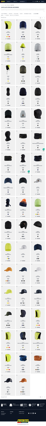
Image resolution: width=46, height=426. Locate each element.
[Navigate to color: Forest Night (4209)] (21, 81)
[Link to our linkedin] (33, 413)
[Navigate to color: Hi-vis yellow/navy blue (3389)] (37, 347)
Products (8, 1)
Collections (16, 13)
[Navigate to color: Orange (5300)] (8, 36)
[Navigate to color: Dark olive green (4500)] (37, 214)
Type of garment (4, 13)
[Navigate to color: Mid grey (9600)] (38, 280)
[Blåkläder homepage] (3, 1)
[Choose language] (39, 1)
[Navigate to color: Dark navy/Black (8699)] (8, 325)
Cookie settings (21, 413)
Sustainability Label (27, 13)
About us (15, 1)
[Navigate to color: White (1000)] (35, 280)
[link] (8, 30)
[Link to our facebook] (29, 413)
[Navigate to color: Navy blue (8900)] (21, 36)
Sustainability (22, 1)
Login (11, 413)
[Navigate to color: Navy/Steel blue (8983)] (22, 369)
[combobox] (2, 15)
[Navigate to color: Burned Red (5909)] (7, 280)
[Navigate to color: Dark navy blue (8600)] (37, 258)
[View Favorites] (37, 1)
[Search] (33, 1)
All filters (36, 13)
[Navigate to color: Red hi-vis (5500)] (9, 36)
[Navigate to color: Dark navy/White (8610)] (22, 303)
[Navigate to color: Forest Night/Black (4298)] (6, 325)
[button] (2, 20)
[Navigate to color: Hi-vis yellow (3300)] (6, 36)
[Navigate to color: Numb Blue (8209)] (8, 280)
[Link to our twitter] (31, 413)
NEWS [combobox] (2, 15)
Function (10, 13)
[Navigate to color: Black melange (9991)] (23, 236)
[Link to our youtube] (35, 413)
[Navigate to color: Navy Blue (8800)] (22, 103)
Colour (21, 13)
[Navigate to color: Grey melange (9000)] (37, 58)
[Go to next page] (45, 18)
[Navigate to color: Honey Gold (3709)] (6, 280)
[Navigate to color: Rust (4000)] (35, 369)
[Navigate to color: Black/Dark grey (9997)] (23, 369)
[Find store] (35, 2)
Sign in (42, 1)
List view (15, 15)
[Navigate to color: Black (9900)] (24, 36)
